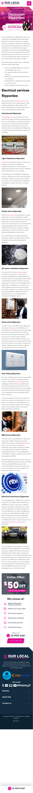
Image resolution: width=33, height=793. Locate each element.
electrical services (21, 101)
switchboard (8, 117)
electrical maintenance (17, 522)
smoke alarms (10, 215)
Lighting (4, 162)
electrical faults (17, 381)
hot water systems (21, 272)
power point (14, 328)
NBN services (23, 443)
